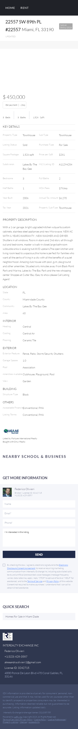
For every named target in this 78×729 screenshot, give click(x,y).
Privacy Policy (52, 581)
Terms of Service (34, 581)
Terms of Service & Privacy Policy (18, 719)
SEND (39, 554)
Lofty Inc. (18, 716)
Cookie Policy (40, 719)
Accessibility (34, 722)
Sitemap (23, 722)
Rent (24, 7)
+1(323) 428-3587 (23, 495)
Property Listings (10, 722)
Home (10, 7)
